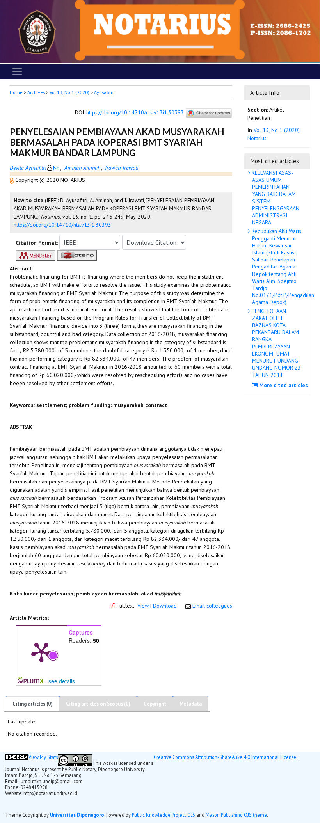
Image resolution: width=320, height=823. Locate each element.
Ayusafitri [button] (104, 92)
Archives (36, 92)
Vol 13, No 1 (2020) (69, 92)
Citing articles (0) (32, 703)
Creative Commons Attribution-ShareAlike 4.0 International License (225, 757)
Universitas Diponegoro (77, 815)
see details (61, 681)
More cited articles (283, 385)
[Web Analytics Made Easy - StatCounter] (16, 760)
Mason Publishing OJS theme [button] (236, 815)
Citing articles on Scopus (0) (98, 703)
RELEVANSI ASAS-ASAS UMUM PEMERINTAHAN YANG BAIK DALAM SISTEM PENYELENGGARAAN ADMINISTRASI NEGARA (274, 197)
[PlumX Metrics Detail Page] (41, 651)
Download (165, 605)
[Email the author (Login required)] (56, 167)
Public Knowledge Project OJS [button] (163, 815)
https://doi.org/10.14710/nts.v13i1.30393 (135, 112)
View (143, 605)
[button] (12, 179)
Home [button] (16, 92)
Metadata (191, 703)
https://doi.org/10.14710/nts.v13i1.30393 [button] (62, 224)
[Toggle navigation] (17, 71)
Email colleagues (212, 605)
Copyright (155, 703)
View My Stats (43, 757)
